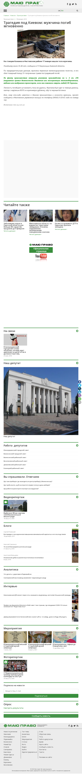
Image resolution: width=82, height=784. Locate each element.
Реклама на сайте (45, 757)
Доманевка (8, 757)
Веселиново (8, 765)
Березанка (7, 762)
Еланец (6, 760)
